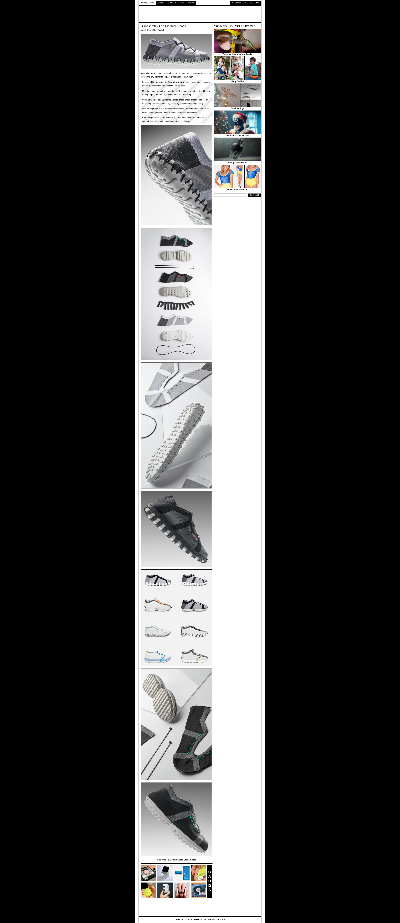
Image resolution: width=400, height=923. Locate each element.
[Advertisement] (200, 15)
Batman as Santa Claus (237, 135)
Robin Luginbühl (176, 82)
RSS (237, 26)
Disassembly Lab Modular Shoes (163, 26)
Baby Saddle (237, 81)
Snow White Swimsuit (237, 189)
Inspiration (177, 2)
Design (162, 2)
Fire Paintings (237, 108)
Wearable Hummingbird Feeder (237, 54)
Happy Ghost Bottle (237, 162)
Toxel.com (147, 2)
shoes (153, 73)
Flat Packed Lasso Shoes (184, 860)
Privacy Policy (216, 919)
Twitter (250, 26)
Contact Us (252, 2)
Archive (236, 2)
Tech (191, 2)
